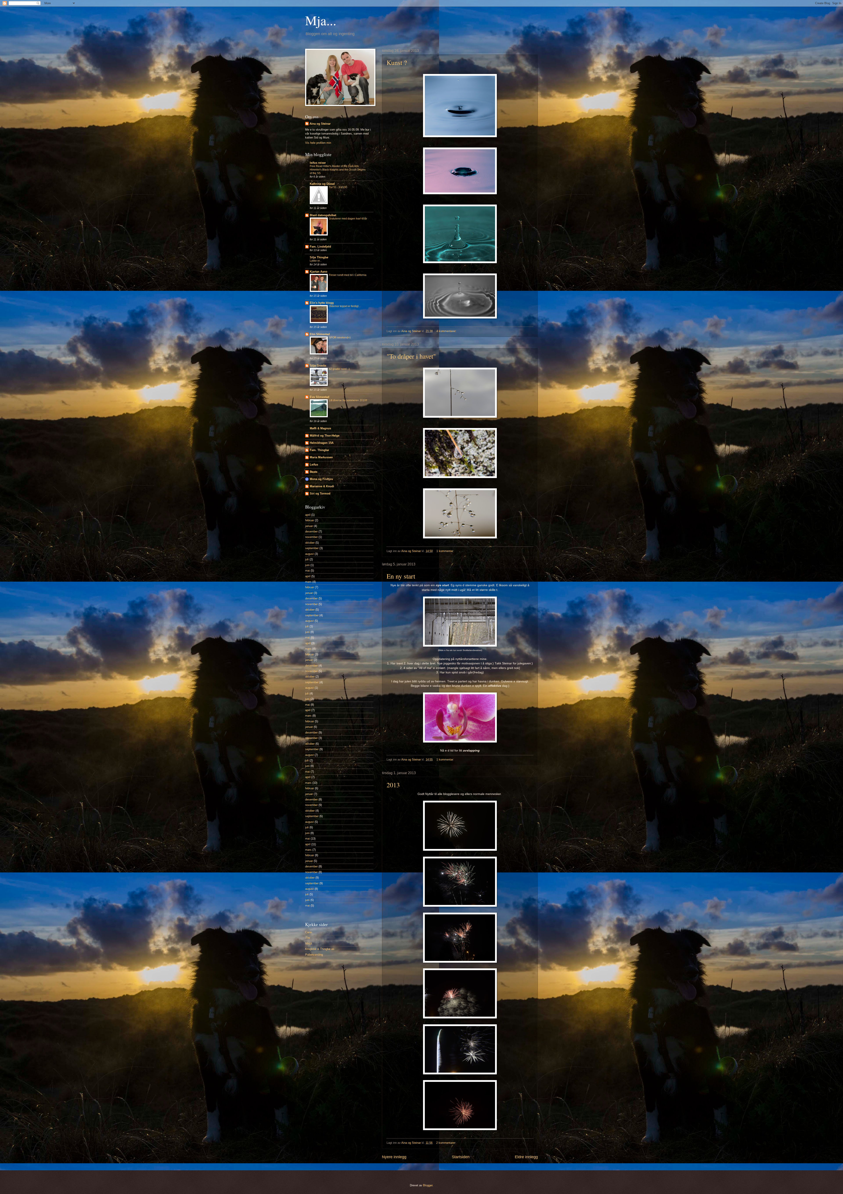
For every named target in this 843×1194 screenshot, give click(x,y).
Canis (308, 932)
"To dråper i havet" (411, 356)
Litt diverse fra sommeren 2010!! (348, 400)
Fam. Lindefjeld (320, 246)
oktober (310, 542)
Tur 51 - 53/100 (338, 187)
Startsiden (461, 1157)
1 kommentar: (445, 551)
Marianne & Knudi (322, 486)
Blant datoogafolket (323, 215)
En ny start (401, 576)
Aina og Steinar (320, 123)
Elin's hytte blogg (322, 302)
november (311, 537)
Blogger (427, 1185)
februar (309, 520)
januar (309, 526)
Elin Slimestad (320, 334)
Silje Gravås (318, 365)
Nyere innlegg (394, 1157)
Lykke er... (316, 260)
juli (307, 559)
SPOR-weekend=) (340, 337)
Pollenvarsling (314, 954)
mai (307, 570)
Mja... (320, 20)
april (307, 514)
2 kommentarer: (446, 1142)
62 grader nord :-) (339, 368)
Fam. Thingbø (319, 450)
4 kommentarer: (446, 331)
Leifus (314, 464)
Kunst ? (397, 62)
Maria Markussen (321, 457)
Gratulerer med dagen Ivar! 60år (348, 218)
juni (307, 565)
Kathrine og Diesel (322, 183)
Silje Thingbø (319, 257)
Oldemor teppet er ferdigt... (344, 306)
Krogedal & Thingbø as (319, 949)
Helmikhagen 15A (321, 442)
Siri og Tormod (320, 493)
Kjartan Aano (318, 271)
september (312, 548)
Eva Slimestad (319, 397)
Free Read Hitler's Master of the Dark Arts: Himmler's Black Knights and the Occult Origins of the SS (338, 170)
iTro (307, 937)
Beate (313, 471)
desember (311, 531)
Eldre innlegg (526, 1157)
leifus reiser (318, 162)
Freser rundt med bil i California (347, 275)
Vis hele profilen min (318, 142)
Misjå (308, 943)
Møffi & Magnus (320, 428)
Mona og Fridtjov (321, 479)
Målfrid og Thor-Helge (324, 435)
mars (308, 581)
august (309, 554)
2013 (393, 784)
